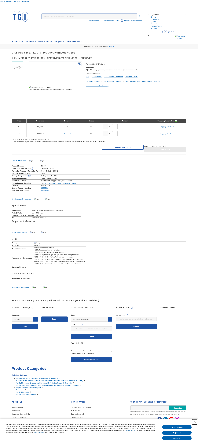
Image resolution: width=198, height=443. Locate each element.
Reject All (177, 433)
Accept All (177, 438)
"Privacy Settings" (130, 430)
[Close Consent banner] (194, 421)
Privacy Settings (177, 427)
